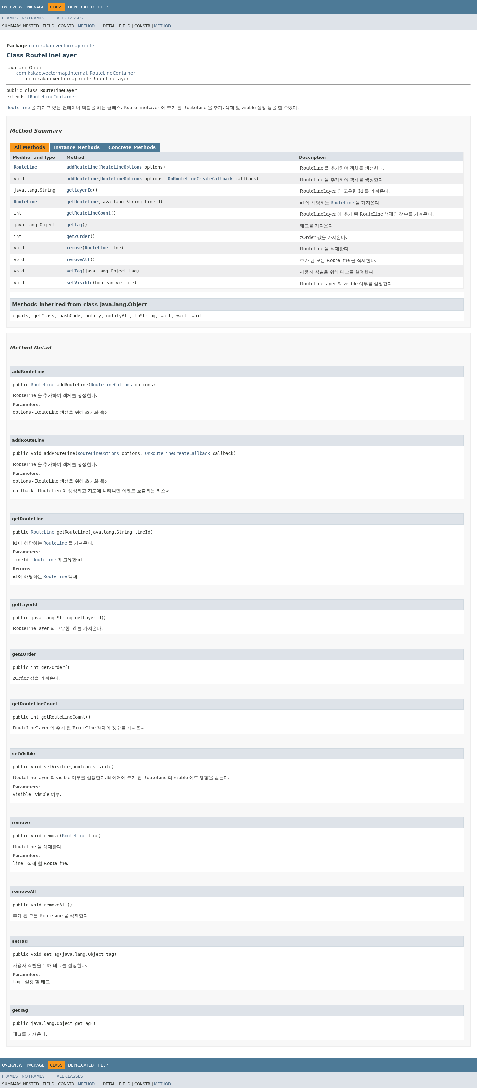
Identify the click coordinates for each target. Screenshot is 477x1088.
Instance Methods (77, 147)
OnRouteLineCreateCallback (200, 178)
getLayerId (79, 190)
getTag (74, 224)
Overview (12, 7)
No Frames (33, 18)
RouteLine (25, 167)
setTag (74, 270)
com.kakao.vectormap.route (61, 45)
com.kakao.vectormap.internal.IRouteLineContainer (75, 73)
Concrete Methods (132, 147)
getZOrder (78, 236)
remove (74, 247)
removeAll (78, 259)
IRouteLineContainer (52, 96)
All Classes (70, 18)
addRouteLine (82, 167)
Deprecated (81, 7)
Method (86, 26)
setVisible (79, 282)
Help (103, 7)
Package (35, 7)
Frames (10, 18)
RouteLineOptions (121, 167)
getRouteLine (82, 201)
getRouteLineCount (89, 213)
